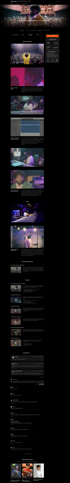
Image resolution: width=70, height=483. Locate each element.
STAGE (22, 3)
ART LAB (17, 3)
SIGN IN (58, 1)
